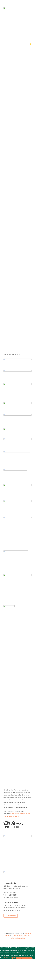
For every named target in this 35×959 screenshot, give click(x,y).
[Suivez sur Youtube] (22, 34)
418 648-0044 (13, 22)
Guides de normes (17, 935)
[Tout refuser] (32, 958)
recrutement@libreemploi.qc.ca (16, 335)
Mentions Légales (10, 958)
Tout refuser (28, 958)
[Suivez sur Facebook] (12, 34)
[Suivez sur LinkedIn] (15, 34)
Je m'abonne (10, 916)
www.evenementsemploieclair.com (17, 763)
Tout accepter (19, 958)
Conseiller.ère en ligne (16, 28)
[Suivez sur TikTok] (30, 34)
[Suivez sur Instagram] (19, 34)
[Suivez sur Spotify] (26, 34)
